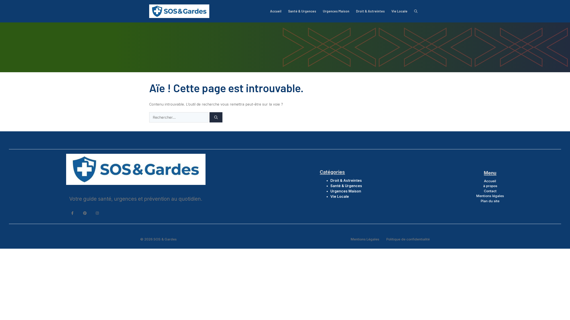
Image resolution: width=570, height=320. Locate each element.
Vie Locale (399, 11)
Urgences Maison (336, 11)
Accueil (275, 11)
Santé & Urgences (302, 11)
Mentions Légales (365, 239)
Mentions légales (490, 196)
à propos (490, 186)
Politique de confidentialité (408, 239)
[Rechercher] (216, 117)
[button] (416, 11)
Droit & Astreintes (370, 11)
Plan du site (490, 201)
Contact (490, 191)
